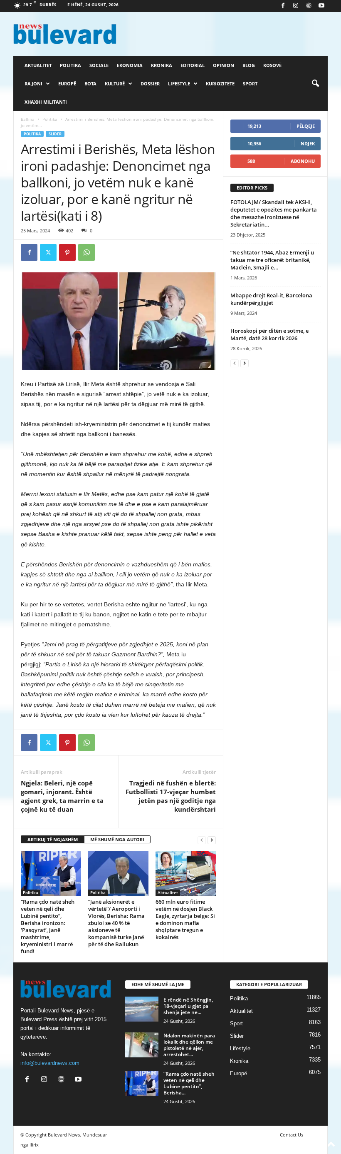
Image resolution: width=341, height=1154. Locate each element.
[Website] (309, 6)
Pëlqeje (306, 126)
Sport (250, 83)
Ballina (28, 119)
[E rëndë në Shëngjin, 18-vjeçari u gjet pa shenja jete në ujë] (141, 1009)
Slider (55, 134)
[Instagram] (296, 6)
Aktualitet (38, 65)
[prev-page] (202, 839)
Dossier (150, 83)
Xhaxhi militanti (46, 102)
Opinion (223, 65)
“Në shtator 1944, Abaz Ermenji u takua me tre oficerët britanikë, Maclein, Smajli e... (272, 260)
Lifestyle (179, 83)
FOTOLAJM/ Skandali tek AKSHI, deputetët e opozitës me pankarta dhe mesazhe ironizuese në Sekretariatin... (273, 213)
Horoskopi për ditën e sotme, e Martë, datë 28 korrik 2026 (269, 334)
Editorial (192, 65)
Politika (70, 65)
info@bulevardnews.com (49, 1063)
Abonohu (303, 161)
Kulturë (115, 83)
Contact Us (291, 1135)
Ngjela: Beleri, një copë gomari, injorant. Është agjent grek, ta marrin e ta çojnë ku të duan (62, 796)
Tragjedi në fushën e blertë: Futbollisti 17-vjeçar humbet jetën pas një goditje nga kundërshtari (171, 796)
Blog (248, 65)
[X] (48, 252)
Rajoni (33, 83)
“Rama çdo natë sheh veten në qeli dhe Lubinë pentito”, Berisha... (189, 1083)
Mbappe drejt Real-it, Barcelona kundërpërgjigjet (271, 299)
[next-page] (212, 839)
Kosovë (272, 65)
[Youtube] (321, 6)
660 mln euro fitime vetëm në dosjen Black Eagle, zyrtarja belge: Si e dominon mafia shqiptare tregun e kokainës (185, 919)
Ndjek (308, 143)
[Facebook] (283, 6)
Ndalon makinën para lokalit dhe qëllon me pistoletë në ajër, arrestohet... (189, 1045)
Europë (67, 83)
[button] (315, 84)
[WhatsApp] (86, 252)
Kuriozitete (220, 83)
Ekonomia (130, 65)
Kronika (161, 65)
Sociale (99, 65)
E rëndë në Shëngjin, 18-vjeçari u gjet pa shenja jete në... (188, 1006)
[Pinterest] (67, 252)
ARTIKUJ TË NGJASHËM (52, 839)
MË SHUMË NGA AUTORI (117, 839)
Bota (90, 83)
